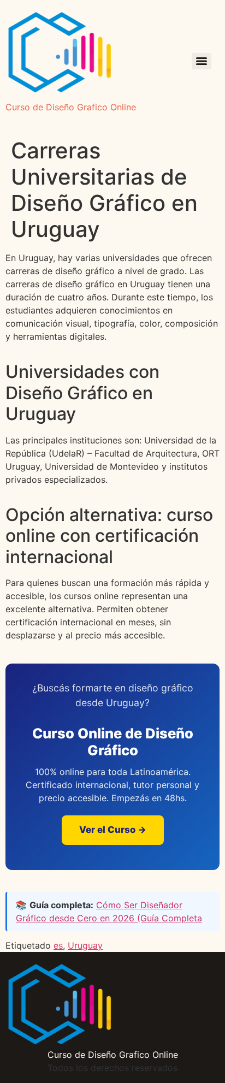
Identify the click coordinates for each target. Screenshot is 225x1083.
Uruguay (85, 945)
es (58, 945)
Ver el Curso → (112, 829)
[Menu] (201, 61)
